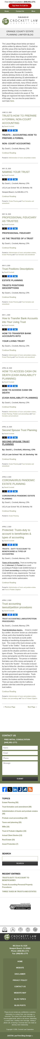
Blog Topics (20, 999)
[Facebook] (4, 789)
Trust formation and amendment (25, 254)
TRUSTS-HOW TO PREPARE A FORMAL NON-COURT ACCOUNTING (19, 119)
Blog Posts (20, 1005)
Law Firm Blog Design (19, 1036)
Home (7, 11)
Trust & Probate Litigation (13, 589)
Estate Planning (14, 201)
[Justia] (20, 789)
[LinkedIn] (14, 789)
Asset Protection (10, 844)
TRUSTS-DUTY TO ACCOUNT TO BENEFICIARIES (15, 879)
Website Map (20, 993)
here (12, 101)
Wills (5, 827)
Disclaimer (20, 974)
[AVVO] (25, 789)
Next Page (31, 707)
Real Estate (8, 840)
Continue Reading (9, 153)
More (33, 11)
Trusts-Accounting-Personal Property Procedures (17, 886)
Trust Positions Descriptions (17, 268)
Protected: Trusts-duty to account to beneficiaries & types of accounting (16, 534)
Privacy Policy (20, 980)
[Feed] (30, 789)
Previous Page (10, 707)
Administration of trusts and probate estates (22, 158)
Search (20, 863)
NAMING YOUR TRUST (16, 171)
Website (20, 968)
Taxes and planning (11, 822)
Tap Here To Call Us (20, 5)
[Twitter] (9, 789)
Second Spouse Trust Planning (19, 430)
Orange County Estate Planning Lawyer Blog (20, 20)
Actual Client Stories (12, 835)
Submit (20, 779)
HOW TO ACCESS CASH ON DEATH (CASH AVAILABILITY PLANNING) (19, 375)
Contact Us (20, 11)
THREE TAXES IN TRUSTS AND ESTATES (19, 891)
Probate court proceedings (21, 414)
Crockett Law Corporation (26, 1029)
